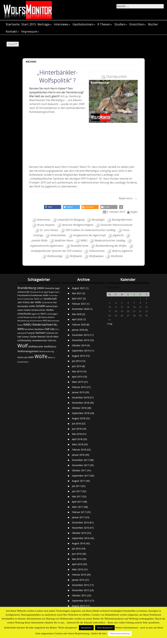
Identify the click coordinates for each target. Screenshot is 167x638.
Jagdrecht (118, 235)
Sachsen (40, 333)
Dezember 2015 (80, 585)
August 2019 (78, 355)
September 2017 (80, 475)
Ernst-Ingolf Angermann (49, 292)
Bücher (153, 24)
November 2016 (80, 527)
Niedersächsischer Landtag (110, 240)
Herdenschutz (38, 309)
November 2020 (80, 308)
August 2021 (78, 288)
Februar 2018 (79, 449)
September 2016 (80, 538)
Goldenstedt (47, 302)
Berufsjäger (98, 219)
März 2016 (77, 569)
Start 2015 (28, 24)
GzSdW (40, 306)
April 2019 (77, 376)
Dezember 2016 (80, 522)
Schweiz (25, 336)
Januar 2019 (78, 392)
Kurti (43, 313)
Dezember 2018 (80, 397)
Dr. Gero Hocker (49, 230)
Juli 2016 (76, 548)
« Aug (109, 323)
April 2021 (77, 298)
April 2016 (77, 564)
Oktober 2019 (79, 345)
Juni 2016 (77, 553)
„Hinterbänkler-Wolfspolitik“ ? (57, 76)
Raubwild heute (79, 245)
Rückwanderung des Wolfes (111, 245)
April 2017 (77, 501)
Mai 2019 (77, 371)
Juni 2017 (77, 491)
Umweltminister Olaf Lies (44, 340)
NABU (84, 240)
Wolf (22, 345)
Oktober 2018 (79, 407)
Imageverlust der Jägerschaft (89, 235)
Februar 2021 (79, 303)
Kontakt (11, 31)
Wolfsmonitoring (46, 351)
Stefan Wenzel (37, 336)
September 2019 (80, 350)
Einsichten (136, 24)
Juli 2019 (76, 361)
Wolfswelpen (96, 256)
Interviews (61, 24)
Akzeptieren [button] (86, 627)
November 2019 (80, 340)
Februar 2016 (79, 574)
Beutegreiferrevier (122, 219)
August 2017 (78, 480)
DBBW (40, 288)
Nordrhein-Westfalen (34, 329)
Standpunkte (116, 76)
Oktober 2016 (79, 532)
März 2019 (77, 381)
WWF (31, 357)
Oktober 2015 (79, 595)
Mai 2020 (77, 314)
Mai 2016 (77, 559)
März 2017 (77, 506)
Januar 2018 (78, 454)
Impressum (29, 31)
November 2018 (80, 402)
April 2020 (77, 319)
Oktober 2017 (79, 470)
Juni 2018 (77, 428)
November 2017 (80, 465)
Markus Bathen (48, 317)
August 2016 (78, 543)
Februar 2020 (79, 324)
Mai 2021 (77, 293)
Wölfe (41, 356)
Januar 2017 (78, 517)
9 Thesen (103, 24)
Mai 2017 (77, 496)
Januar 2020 (78, 329)
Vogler (134, 212)
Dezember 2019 (80, 335)
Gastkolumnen (83, 24)
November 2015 (80, 590)
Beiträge (44, 24)
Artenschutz (43, 219)
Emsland (34, 292)
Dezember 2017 (80, 460)
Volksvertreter (97, 251)
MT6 (45, 320)
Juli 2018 (76, 423)
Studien (119, 24)
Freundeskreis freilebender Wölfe (32, 295)
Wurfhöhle (117, 256)
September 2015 (80, 600)
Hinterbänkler (58, 235)
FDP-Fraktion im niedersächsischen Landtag (90, 230)
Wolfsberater (35, 346)
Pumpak (31, 332)
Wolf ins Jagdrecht (122, 251)
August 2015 (78, 605)
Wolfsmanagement (28, 351)
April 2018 (77, 439)
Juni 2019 (77, 366)
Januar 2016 (78, 579)
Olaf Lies (50, 329)
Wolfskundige (54, 256)
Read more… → (128, 198)
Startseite (13, 24)
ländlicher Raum (64, 240)
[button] (52, 207)
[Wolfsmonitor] (27, 10)
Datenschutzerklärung (120, 633)
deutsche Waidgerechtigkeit (77, 225)
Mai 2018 (77, 433)
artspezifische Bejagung (71, 219)
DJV (28, 291)
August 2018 (78, 418)
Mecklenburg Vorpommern (29, 320)
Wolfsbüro (50, 346)
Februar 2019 (79, 387)
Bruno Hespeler (46, 225)
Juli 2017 (76, 486)
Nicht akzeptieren (105, 627)
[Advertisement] (83, 149)
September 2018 (80, 413)
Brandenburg (26, 288)
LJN (39, 317)
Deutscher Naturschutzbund (116, 225)
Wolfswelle (76, 256)
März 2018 (77, 444)
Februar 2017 (79, 512)
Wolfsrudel (22, 357)
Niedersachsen (42, 324)
